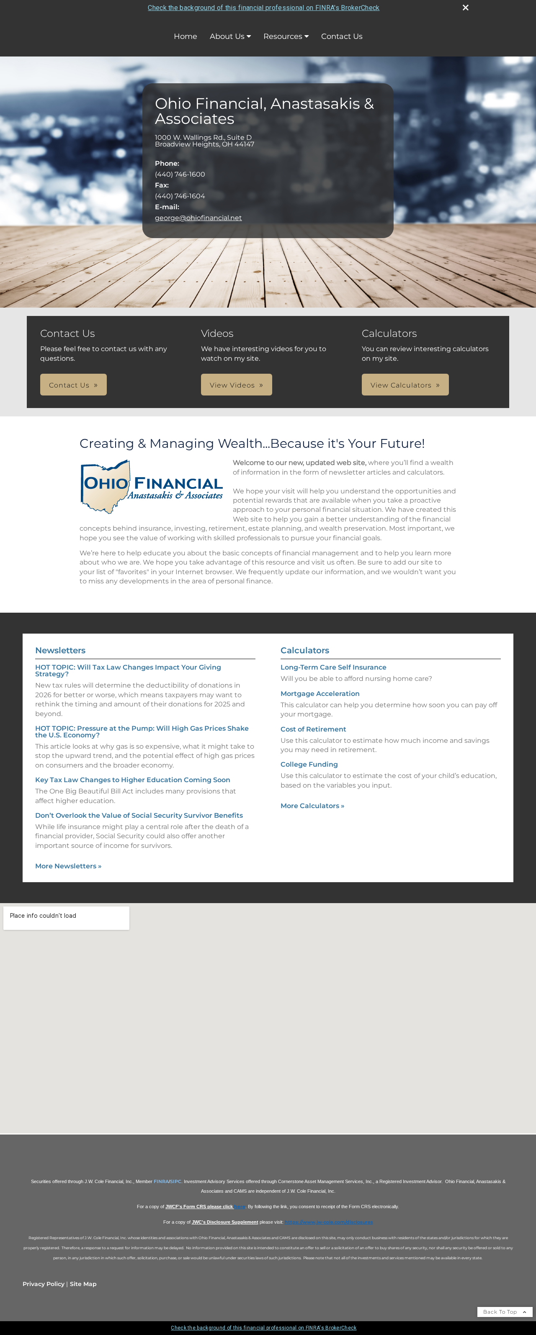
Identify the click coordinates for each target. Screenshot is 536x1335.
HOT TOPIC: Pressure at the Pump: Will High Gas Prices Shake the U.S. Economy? (142, 731)
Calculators (305, 650)
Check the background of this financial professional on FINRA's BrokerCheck (263, 8)
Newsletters (60, 650)
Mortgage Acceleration (320, 694)
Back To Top (501, 1312)
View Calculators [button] (401, 385)
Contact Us (342, 36)
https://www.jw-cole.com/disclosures (329, 1222)
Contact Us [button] (69, 385)
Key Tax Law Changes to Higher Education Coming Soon (132, 780)
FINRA (161, 1181)
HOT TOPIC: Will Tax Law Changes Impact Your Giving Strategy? (128, 670)
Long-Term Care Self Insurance (334, 667)
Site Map (83, 1284)
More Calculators (313, 806)
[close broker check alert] (465, 7)
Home (185, 36)
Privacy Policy (43, 1284)
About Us (227, 36)
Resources (282, 36)
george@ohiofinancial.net (198, 218)
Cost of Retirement (313, 729)
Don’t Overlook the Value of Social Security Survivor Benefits (139, 815)
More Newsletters (68, 866)
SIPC (175, 1181)
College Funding (309, 764)
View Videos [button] (232, 385)
